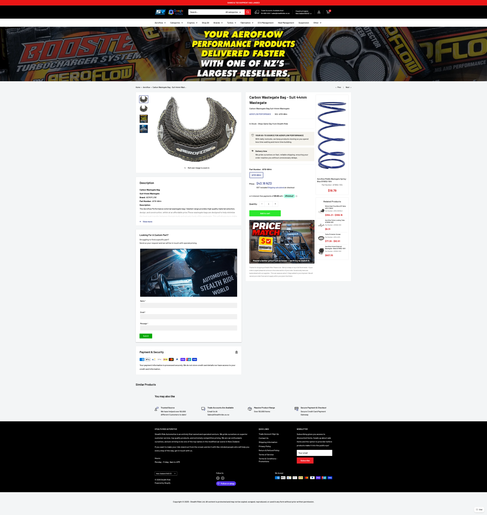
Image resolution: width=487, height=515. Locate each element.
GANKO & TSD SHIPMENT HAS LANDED (243, 3)
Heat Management (286, 22)
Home (138, 87)
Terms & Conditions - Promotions (268, 460)
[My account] (319, 12)
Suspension (304, 22)
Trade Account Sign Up (269, 434)
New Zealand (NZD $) (163, 473)
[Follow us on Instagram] (222, 478)
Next (347, 87)
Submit (146, 336)
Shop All (205, 22)
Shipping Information (268, 442)
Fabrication (246, 22)
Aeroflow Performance (260, 114)
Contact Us (263, 438)
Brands (217, 22)
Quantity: (253, 204)
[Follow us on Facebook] (218, 478)
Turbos (230, 22)
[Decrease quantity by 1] (262, 203)
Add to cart (265, 213)
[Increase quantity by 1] (275, 203)
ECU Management (266, 22)
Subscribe (305, 460)
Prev (339, 87)
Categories (175, 22)
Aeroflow (159, 22)
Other (316, 22)
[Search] (248, 12)
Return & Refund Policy (269, 450)
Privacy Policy (265, 446)
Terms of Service (266, 454)
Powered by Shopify (162, 483)
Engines (191, 22)
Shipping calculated (276, 187)
